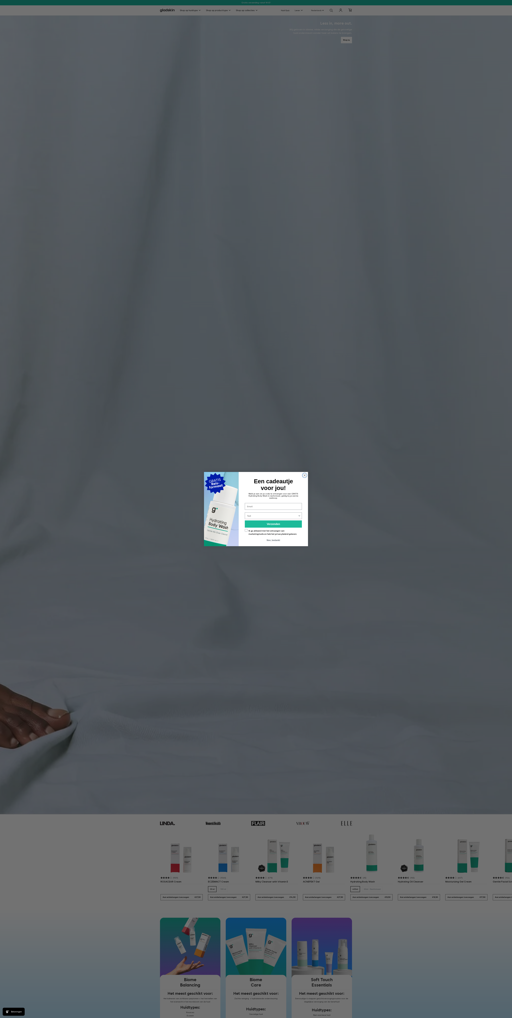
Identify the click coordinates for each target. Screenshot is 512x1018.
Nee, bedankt (273, 540)
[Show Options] (299, 516)
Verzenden (273, 524)
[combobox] (272, 516)
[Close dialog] (304, 475)
